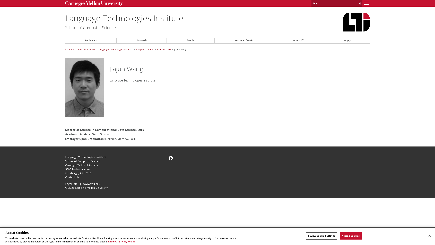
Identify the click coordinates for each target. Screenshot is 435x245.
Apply (347, 40)
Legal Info (71, 183)
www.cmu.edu (91, 183)
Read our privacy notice (121, 241)
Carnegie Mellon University (100, 3)
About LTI (298, 40)
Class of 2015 (164, 49)
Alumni (151, 49)
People (190, 40)
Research (141, 40)
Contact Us (72, 177)
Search (360, 3)
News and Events (243, 40)
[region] (217, 236)
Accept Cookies (351, 235)
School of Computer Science (90, 27)
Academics (90, 40)
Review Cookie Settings (321, 235)
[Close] (429, 236)
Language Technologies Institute (124, 18)
